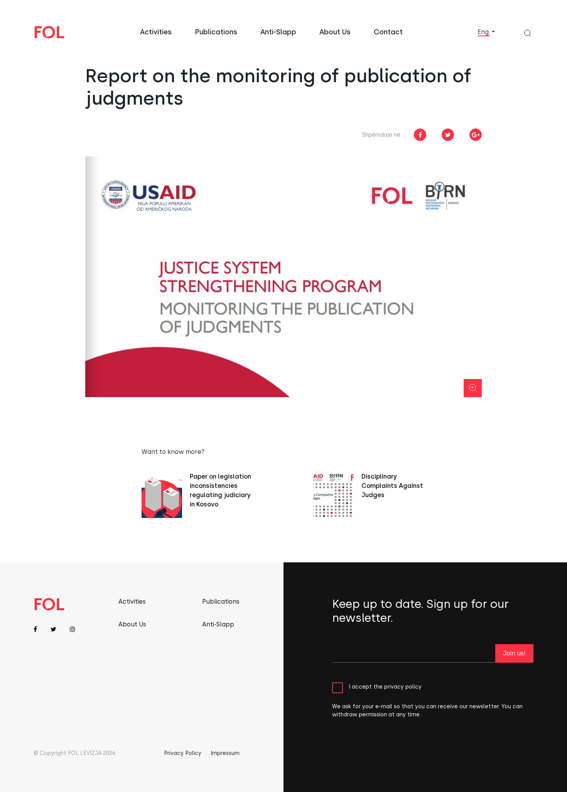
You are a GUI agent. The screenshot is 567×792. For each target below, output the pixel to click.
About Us (335, 32)
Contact (388, 32)
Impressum (225, 753)
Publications (216, 32)
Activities (156, 32)
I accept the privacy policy (385, 687)
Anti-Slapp (278, 32)
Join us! (514, 653)
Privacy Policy (182, 753)
